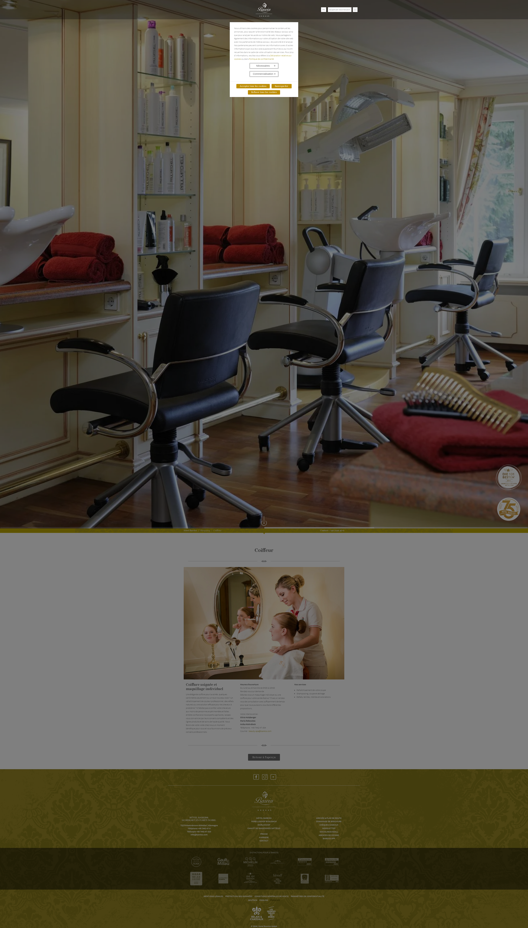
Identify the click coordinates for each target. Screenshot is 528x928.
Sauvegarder (281, 86)
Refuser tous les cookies (264, 92)
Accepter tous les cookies (253, 86)
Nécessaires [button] (263, 65)
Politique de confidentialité (261, 59)
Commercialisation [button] (263, 74)
